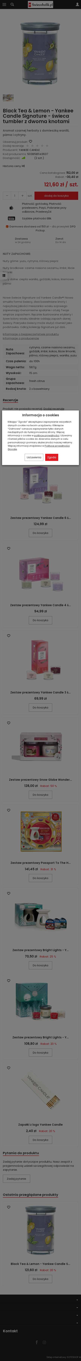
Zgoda (51, 457)
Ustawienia (34, 457)
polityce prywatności (46, 435)
